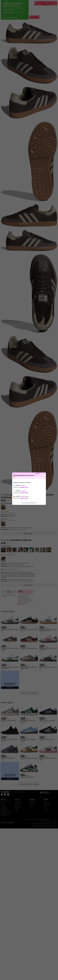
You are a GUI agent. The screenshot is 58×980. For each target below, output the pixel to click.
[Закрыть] (43, 474)
